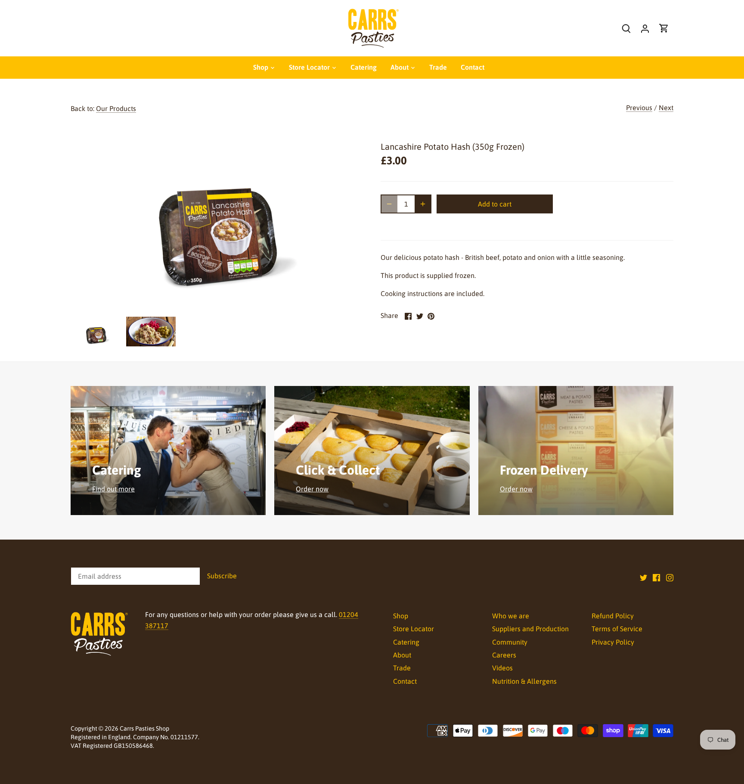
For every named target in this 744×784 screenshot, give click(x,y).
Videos (502, 668)
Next (666, 107)
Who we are (510, 616)
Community (509, 642)
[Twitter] (643, 577)
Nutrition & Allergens (524, 681)
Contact (405, 681)
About (402, 655)
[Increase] (423, 204)
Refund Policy (613, 616)
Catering (406, 642)
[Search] (626, 28)
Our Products (116, 108)
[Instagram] (669, 577)
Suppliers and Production (530, 629)
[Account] (645, 28)
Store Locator (413, 629)
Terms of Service (617, 629)
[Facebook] (656, 577)
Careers (504, 655)
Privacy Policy (613, 642)
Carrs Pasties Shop (144, 728)
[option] (96, 331)
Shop (400, 616)
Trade (402, 668)
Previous (639, 107)
